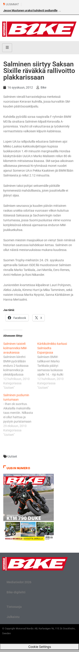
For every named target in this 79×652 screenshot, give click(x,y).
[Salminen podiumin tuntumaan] (20, 415)
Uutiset (12, 456)
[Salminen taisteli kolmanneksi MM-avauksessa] (20, 365)
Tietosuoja (14, 606)
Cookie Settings (39, 646)
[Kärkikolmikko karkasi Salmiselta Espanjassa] (54, 365)
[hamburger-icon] (7, 47)
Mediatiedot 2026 (19, 582)
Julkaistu (13, 617)
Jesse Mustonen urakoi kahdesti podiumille (30, 10)
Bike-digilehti (16, 592)
